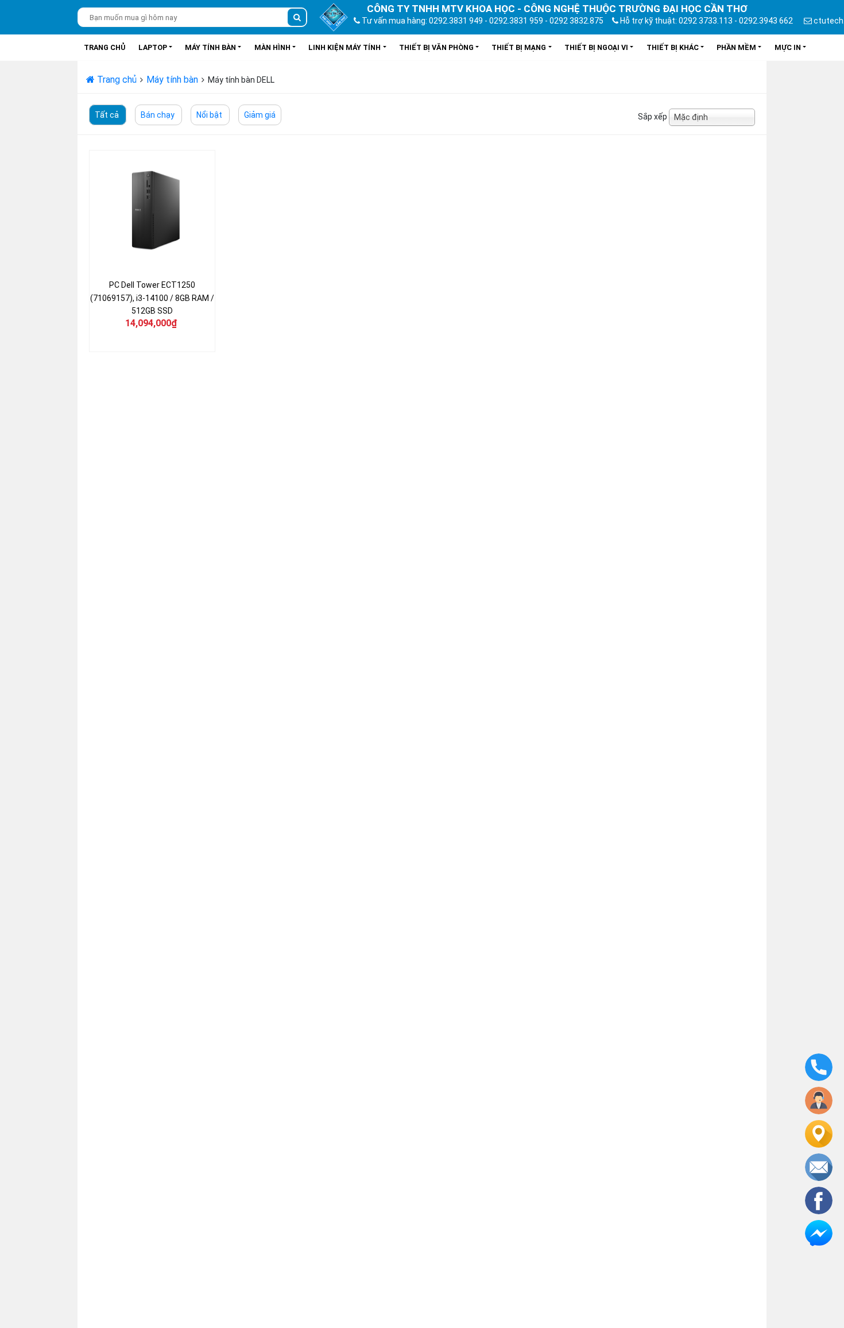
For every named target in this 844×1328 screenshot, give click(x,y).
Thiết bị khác (672, 47)
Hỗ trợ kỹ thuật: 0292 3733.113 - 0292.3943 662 (705, 20)
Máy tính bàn (210, 47)
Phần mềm (736, 47)
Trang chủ (104, 47)
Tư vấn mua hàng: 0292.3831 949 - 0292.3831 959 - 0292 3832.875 (481, 20)
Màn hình (272, 47)
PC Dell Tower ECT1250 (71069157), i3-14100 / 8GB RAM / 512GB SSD (152, 297)
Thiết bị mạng (518, 47)
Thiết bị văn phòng (436, 47)
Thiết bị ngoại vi (596, 47)
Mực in (788, 47)
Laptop (152, 47)
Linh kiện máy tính (344, 47)
